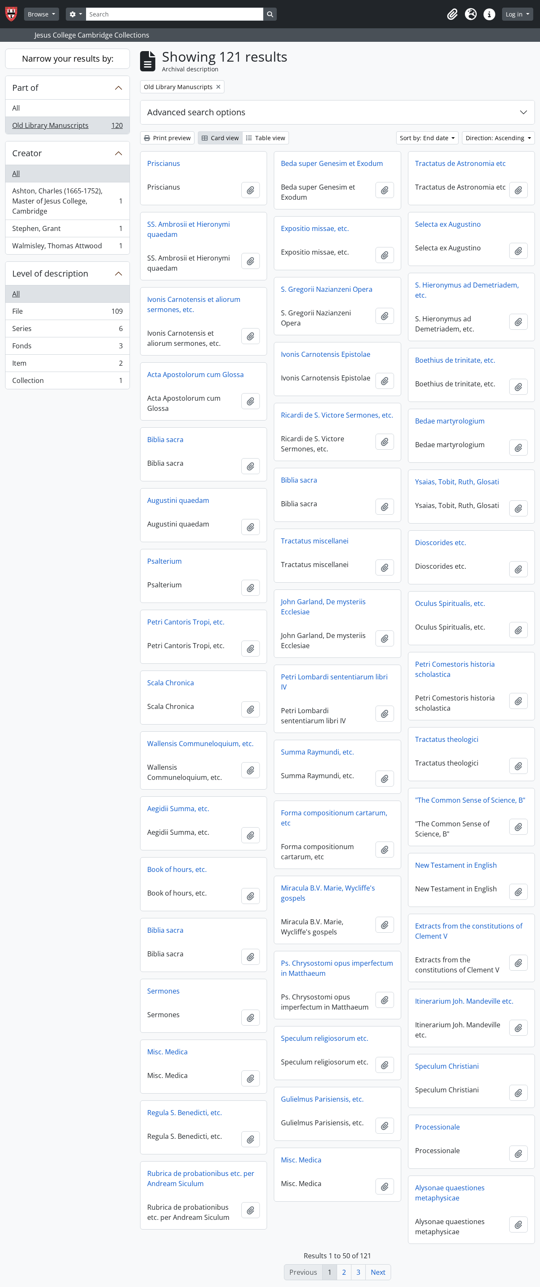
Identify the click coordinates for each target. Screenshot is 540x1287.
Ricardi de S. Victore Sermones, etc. (337, 415)
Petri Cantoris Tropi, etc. (185, 622)
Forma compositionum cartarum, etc (334, 818)
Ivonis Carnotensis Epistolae (325, 354)
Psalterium (164, 561)
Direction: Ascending (496, 138)
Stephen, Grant (67, 230)
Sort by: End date (425, 138)
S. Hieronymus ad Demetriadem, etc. (467, 290)
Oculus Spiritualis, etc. (450, 603)
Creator (27, 153)
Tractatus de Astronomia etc (460, 163)
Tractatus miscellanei (314, 541)
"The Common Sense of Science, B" (470, 800)
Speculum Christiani (447, 1066)
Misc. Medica (167, 1051)
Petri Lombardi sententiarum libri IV (334, 682)
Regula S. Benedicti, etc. (184, 1112)
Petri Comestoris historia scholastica (455, 669)
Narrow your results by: (67, 58)
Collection (67, 382)
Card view (224, 138)
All (16, 108)
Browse (39, 14)
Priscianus (163, 163)
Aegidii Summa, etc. (178, 808)
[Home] (14, 14)
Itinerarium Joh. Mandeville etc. (464, 1001)
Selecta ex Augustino (448, 224)
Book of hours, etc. (177, 869)
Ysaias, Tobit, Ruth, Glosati (457, 481)
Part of (25, 87)
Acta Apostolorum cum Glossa (195, 374)
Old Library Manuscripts (67, 127)
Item (67, 365)
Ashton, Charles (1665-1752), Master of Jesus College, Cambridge (67, 201)
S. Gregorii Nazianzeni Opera (327, 289)
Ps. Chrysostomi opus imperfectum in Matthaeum (337, 968)
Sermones (163, 991)
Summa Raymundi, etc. (317, 752)
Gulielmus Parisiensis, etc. (322, 1099)
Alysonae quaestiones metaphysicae (450, 1193)
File (67, 313)
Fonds (67, 348)
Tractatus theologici (446, 739)
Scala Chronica (170, 682)
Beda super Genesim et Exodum (332, 163)
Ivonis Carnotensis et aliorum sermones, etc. (193, 304)
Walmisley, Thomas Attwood (67, 247)
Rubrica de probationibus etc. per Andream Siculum (200, 1178)
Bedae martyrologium (450, 421)
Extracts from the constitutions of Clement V (468, 931)
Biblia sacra (165, 439)
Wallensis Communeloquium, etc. (200, 743)
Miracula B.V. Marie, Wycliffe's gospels (328, 893)
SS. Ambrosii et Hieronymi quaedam (188, 229)
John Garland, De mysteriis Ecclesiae (323, 606)
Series (67, 330)
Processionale (437, 1127)
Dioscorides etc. (440, 542)
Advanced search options (196, 112)
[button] (452, 14)
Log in (515, 14)
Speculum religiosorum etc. (324, 1038)
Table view (269, 138)
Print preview (171, 138)
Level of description (50, 273)
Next (378, 1272)
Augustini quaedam (178, 500)
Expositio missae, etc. (315, 228)
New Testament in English (456, 865)
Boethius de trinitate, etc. (455, 360)
